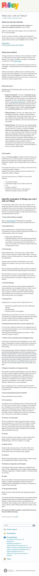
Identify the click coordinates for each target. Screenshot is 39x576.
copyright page (11, 220)
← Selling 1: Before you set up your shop (12, 18)
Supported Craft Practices (18, 102)
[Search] (33, 525)
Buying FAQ (10, 541)
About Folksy (5, 43)
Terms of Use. (17, 61)
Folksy (9, 559)
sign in (16, 516)
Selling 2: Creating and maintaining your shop (18, 547)
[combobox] (18, 525)
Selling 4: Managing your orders (14, 551)
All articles (9, 555)
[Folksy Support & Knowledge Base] (10, 6)
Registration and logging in (13, 543)
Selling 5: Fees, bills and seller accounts (16, 553)
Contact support (12, 529)
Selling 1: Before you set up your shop (16, 545)
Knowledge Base (12, 537)
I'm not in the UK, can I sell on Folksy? (13, 45)
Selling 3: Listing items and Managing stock (17, 549)
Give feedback (11, 533)
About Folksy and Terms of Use (14, 539)
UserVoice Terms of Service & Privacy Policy (25, 570)
